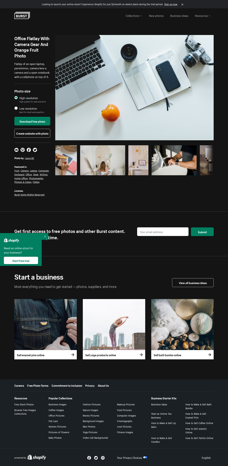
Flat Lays (53, 421)
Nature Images (90, 410)
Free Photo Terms (37, 385)
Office (29, 174)
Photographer (36, 178)
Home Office (21, 178)
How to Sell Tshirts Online (199, 438)
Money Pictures (91, 415)
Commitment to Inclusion (67, 385)
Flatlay (36, 182)
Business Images (57, 404)
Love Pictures (124, 426)
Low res (68, 171)
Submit (202, 232)
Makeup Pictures (126, 404)
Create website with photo (32, 133)
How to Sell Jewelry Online (196, 430)
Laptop (33, 170)
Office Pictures (56, 415)
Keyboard (19, 174)
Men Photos (89, 426)
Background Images (93, 421)
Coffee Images (56, 410)
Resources (201, 15)
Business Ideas (159, 404)
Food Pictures (124, 410)
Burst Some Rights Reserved (29, 194)
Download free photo (32, 121)
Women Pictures (57, 426)
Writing (43, 174)
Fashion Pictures (91, 404)
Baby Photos (55, 437)
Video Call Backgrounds (95, 437)
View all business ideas (193, 282)
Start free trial (20, 260)
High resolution (28, 98)
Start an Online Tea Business (161, 415)
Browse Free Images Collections (25, 412)
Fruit (16, 170)
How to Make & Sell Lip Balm (163, 425)
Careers (19, 385)
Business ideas (179, 15)
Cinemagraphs (124, 421)
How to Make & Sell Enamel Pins (195, 415)
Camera (25, 170)
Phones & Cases (22, 182)
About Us (103, 385)
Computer (43, 170)
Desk (35, 174)
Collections (132, 15)
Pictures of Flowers (59, 432)
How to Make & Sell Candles (161, 440)
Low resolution (28, 108)
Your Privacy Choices (129, 457)
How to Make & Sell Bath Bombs (198, 406)
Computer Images (126, 415)
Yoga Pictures (90, 432)
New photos (156, 15)
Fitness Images (125, 432)
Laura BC (29, 158)
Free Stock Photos (24, 404)
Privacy (90, 385)
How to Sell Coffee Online (199, 423)
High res (102, 171)
